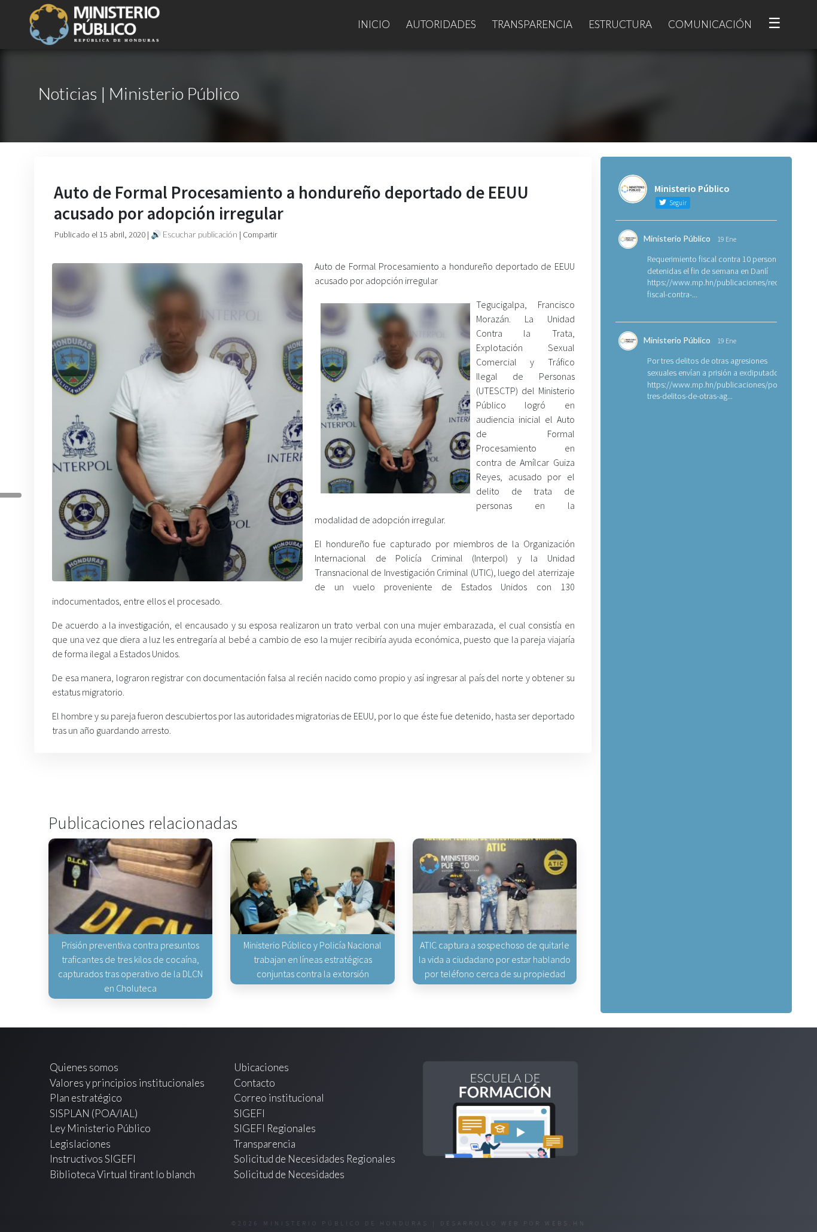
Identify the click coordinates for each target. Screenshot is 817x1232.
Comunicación (710, 24)
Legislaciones (80, 1144)
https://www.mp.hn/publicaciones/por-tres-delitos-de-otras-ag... (714, 390)
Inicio (374, 24)
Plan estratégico (87, 1097)
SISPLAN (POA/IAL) (94, 1113)
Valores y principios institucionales (127, 1083)
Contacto (254, 1083)
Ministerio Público (677, 238)
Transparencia (532, 24)
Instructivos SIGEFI (93, 1158)
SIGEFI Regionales (275, 1128)
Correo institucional (279, 1097)
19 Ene (726, 238)
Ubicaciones (261, 1067)
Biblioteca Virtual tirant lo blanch (122, 1174)
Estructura (620, 24)
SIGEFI (249, 1113)
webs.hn (565, 1223)
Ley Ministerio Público (100, 1128)
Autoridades (441, 24)
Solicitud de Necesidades (289, 1174)
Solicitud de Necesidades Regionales (314, 1158)
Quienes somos (84, 1067)
